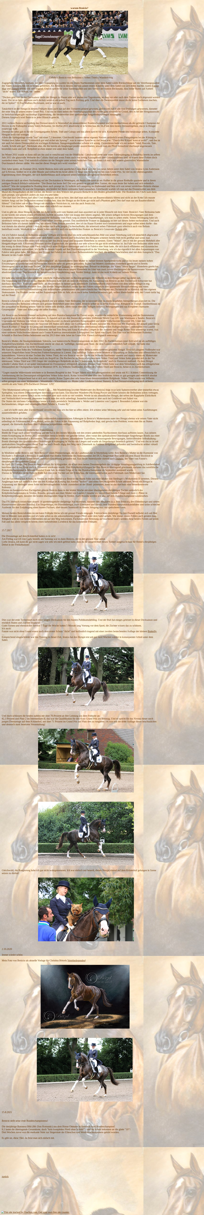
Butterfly (152, 631)
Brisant (46, 252)
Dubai (32, 461)
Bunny (34, 252)
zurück (5, 1176)
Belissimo (105, 220)
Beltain (118, 229)
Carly (29, 539)
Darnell (15, 88)
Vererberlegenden (76, 960)
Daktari (65, 266)
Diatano (119, 458)
